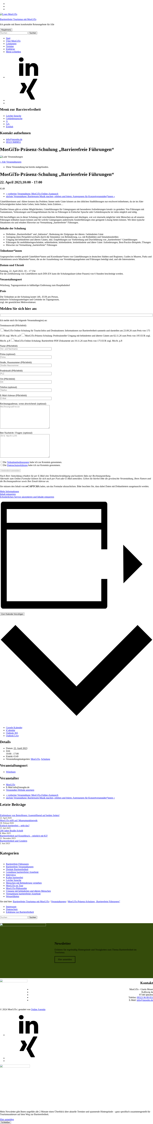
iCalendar (10, 730)
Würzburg (11, 772)
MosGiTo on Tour (14, 885)
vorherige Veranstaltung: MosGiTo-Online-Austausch (32, 193)
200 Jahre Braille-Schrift (11, 830)
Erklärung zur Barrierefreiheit (20, 912)
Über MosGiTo (13, 41)
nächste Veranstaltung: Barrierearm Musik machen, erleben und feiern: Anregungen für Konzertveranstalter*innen (60, 196)
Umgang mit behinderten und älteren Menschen (28, 891)
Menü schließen (13, 51)
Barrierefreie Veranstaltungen (19, 866)
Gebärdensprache (14, 118)
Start (8, 38)
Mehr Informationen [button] (9, 491)
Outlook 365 (12, 733)
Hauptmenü (6, 30)
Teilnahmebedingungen (18, 462)
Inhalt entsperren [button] (8, 494)
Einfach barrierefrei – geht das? (14, 825)
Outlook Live (12, 735)
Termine (10, 46)
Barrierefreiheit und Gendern (13, 841)
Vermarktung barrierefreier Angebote (23, 893)
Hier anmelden (65, 959)
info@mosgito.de (14, 139)
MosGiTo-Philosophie (16, 888)
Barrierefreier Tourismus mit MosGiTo (18, 19)
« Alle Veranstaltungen (10, 162)
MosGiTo (35, 759)
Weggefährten (12, 896)
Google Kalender (14, 727)
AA (8, 124)
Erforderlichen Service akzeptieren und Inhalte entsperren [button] (27, 497)
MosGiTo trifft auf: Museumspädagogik (19, 820)
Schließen (5, 1122)
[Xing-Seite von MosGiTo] (28, 100)
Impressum (11, 906)
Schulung (45, 759)
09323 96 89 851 (145, 997)
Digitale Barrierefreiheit (17, 869)
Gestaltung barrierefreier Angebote (22, 872)
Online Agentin (38, 1009)
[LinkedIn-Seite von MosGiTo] (28, 77)
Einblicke (10, 49)
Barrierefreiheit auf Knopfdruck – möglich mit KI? (24, 835)
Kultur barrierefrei (14, 877)
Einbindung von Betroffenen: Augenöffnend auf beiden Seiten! (29, 815)
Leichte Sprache (13, 116)
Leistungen (11, 43)
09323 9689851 (13, 142)
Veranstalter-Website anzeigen (20, 790)
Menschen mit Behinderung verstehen (24, 883)
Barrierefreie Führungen (17, 864)
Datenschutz (12, 909)
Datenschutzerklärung (17, 465)
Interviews (11, 875)
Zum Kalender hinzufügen (12, 614)
